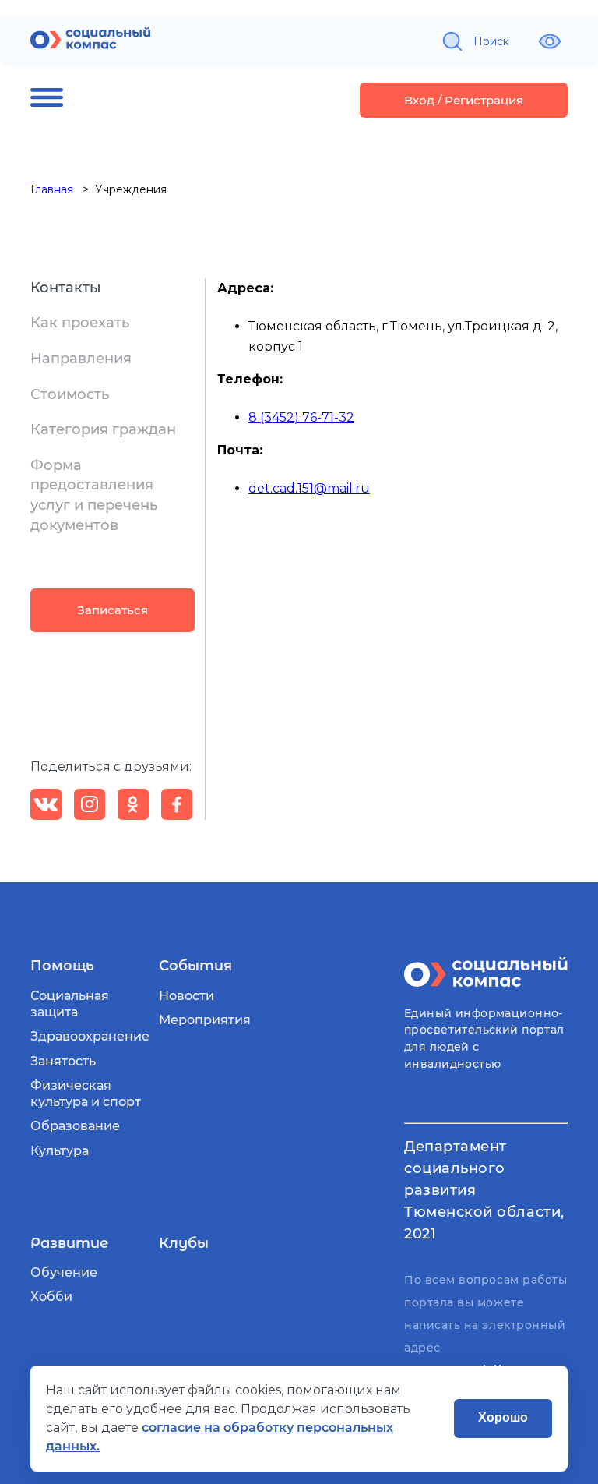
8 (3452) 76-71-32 (301, 417)
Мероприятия (205, 1019)
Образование (75, 1125)
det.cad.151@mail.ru (309, 488)
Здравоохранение (90, 1036)
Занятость (63, 1061)
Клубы (184, 1243)
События (195, 965)
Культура (59, 1150)
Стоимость (69, 394)
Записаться (112, 609)
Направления (81, 358)
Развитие (69, 1243)
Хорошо (503, 1417)
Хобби (51, 1296)
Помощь (62, 965)
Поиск (491, 41)
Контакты (65, 287)
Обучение (63, 1272)
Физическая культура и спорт (85, 1093)
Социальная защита (69, 1003)
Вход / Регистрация (463, 100)
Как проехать (79, 322)
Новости (186, 995)
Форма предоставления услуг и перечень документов (93, 495)
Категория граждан (103, 429)
